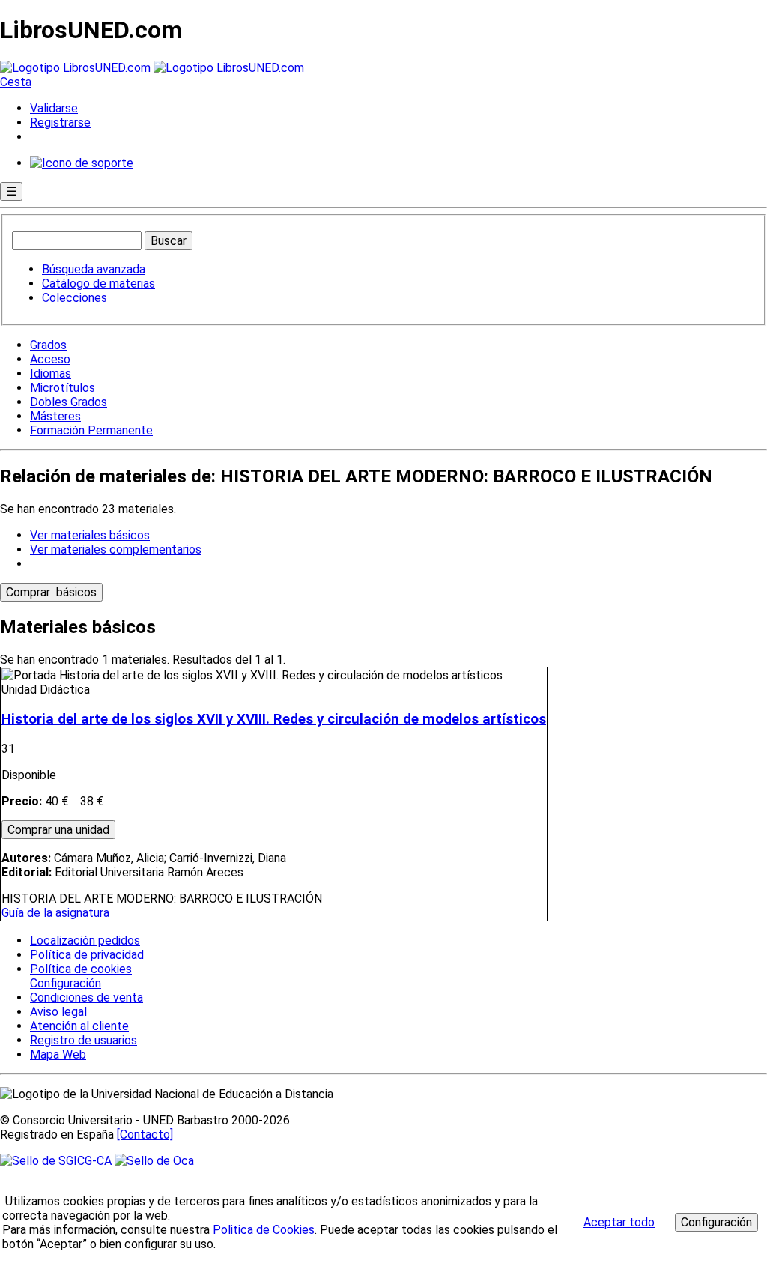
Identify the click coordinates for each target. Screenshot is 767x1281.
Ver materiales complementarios (115, 549)
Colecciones (74, 298)
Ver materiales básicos (90, 535)
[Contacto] (145, 1134)
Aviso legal (58, 1012)
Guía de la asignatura (55, 913)
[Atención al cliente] (81, 163)
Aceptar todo (619, 1222)
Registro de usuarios (83, 1040)
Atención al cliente (79, 1026)
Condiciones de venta (86, 997)
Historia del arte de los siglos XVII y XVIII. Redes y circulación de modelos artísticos (273, 719)
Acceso (50, 359)
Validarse (54, 108)
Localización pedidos (85, 940)
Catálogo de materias (98, 283)
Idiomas (50, 373)
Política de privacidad (87, 955)
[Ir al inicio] (152, 68)
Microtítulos (62, 388)
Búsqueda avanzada (93, 269)
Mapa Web (58, 1054)
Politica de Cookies (264, 1230)
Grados (48, 345)
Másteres (55, 416)
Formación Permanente (91, 430)
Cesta (15, 82)
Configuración (64, 983)
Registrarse (60, 122)
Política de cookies (81, 969)
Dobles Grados (68, 402)
